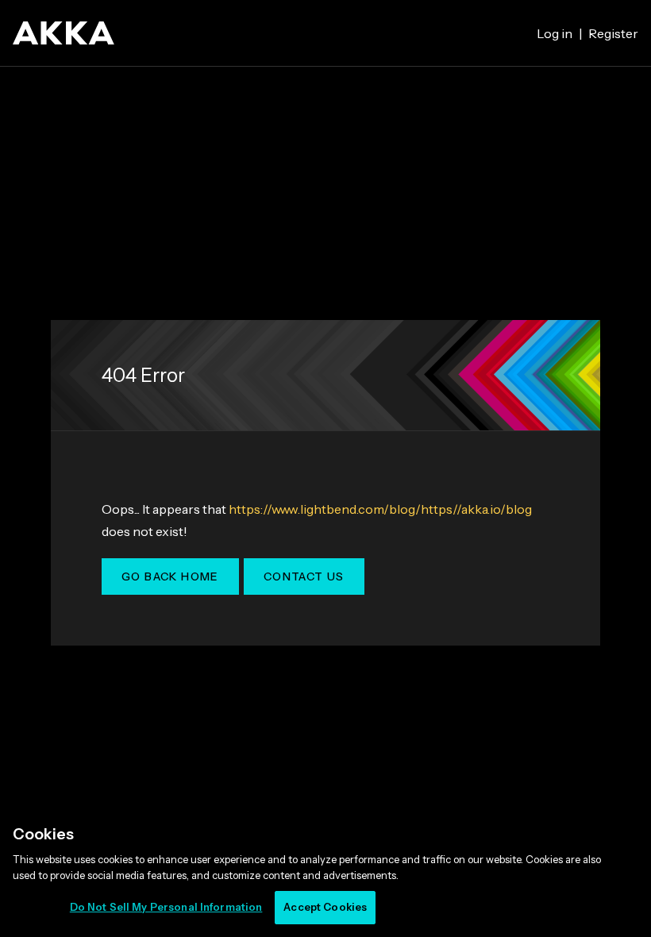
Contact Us (304, 576)
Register (613, 33)
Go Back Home (170, 576)
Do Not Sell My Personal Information (166, 906)
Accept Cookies (325, 906)
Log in (554, 33)
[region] (325, 872)
